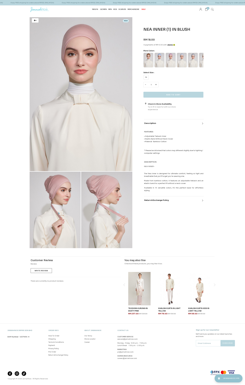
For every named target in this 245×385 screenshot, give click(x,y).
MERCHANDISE (133, 9)
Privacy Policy (53, 348)
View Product (34, 380)
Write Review (41, 271)
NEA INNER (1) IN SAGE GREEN (138, 309)
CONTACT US (122, 330)
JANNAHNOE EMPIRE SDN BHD (19, 330)
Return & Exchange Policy (156, 200)
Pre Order (52, 352)
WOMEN (103, 9)
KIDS (115, 9)
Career (87, 342)
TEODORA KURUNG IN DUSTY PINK (198, 309)
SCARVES (122, 9)
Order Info (53, 330)
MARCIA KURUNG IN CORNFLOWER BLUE (167, 309)
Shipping (52, 339)
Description (150, 123)
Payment (51, 345)
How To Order (53, 336)
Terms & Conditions (56, 342)
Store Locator (90, 339)
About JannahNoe (92, 330)
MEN (110, 9)
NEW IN (95, 9)
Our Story (88, 336)
